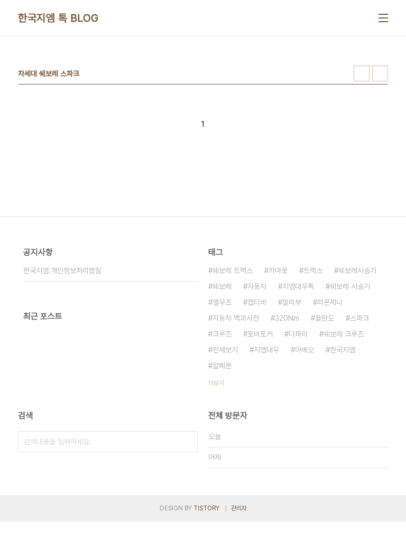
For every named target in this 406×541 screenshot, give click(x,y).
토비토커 (260, 334)
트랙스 (312, 270)
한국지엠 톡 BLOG (58, 18)
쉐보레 (222, 286)
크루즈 (222, 334)
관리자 (239, 508)
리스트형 (380, 73)
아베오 (304, 350)
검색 (187, 442)
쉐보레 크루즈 (344, 334)
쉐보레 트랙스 (233, 270)
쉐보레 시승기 (350, 286)
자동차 (256, 286)
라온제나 (330, 302)
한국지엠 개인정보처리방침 (62, 270)
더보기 (216, 383)
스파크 (359, 318)
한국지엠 (342, 350)
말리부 (291, 302)
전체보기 (225, 350)
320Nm (287, 318)
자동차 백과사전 (236, 318)
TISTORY (206, 508)
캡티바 (256, 302)
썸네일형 (362, 73)
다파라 (298, 334)
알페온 (222, 365)
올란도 (324, 318)
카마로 (278, 270)
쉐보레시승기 (357, 270)
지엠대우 (266, 350)
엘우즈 (222, 302)
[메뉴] (383, 18)
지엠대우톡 (298, 286)
